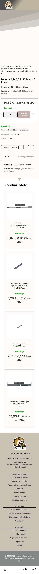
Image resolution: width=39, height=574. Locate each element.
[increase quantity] (15, 114)
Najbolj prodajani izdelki (19, 538)
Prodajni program (19, 530)
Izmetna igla (24, 130)
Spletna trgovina (6, 66)
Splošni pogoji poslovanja (19, 509)
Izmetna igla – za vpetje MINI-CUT (19, 344)
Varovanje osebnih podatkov (19, 513)
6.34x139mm (13, 130)
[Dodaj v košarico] (29, 196)
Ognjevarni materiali (19, 481)
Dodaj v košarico (24, 115)
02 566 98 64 (20, 462)
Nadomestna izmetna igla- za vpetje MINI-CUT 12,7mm (19, 285)
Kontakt (19, 545)
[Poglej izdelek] (29, 199)
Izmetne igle (11, 71)
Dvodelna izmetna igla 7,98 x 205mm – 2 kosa (19, 403)
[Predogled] (29, 205)
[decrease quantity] (6, 114)
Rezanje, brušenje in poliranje (19, 485)
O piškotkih (19, 521)
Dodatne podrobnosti (25, 157)
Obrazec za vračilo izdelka (19, 517)
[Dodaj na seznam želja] (29, 202)
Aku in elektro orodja (19, 477)
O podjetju (19, 542)
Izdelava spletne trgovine (16, 558)
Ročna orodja (19, 493)
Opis (7, 157)
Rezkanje (19, 489)
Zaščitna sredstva (19, 500)
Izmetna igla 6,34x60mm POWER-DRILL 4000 (19, 225)
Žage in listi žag (19, 496)
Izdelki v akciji (19, 534)
